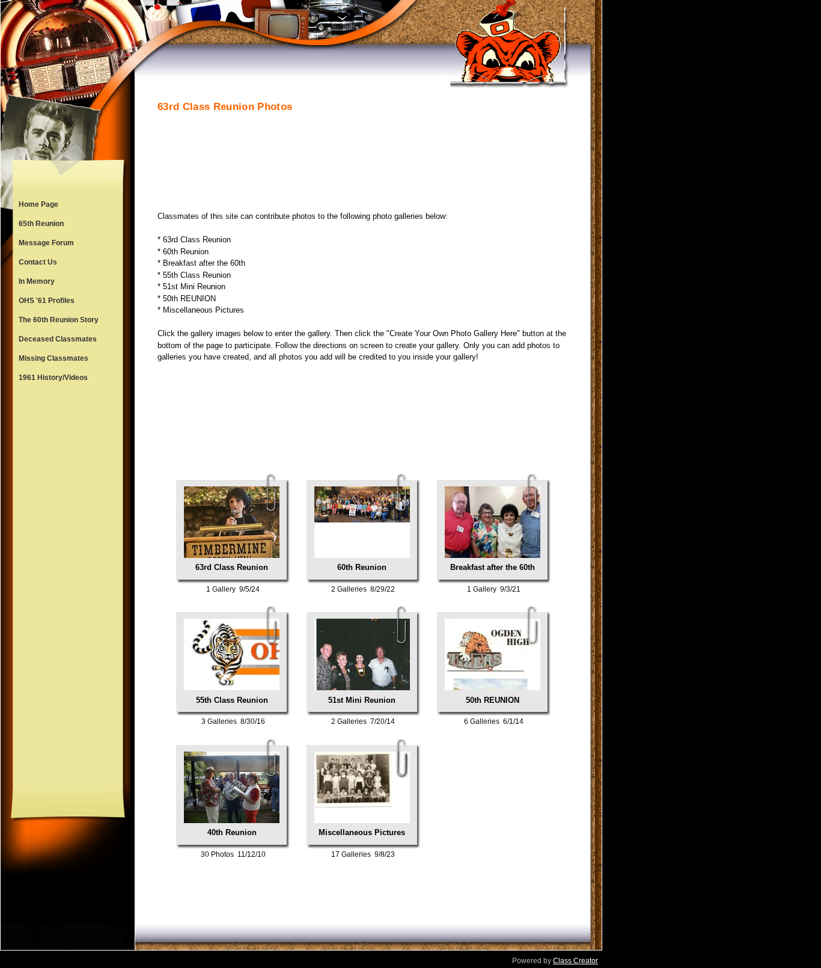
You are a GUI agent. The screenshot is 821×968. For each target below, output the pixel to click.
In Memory (37, 281)
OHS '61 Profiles (47, 300)
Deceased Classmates (58, 339)
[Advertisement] (68, 585)
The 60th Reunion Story (59, 320)
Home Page (38, 204)
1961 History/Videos (53, 377)
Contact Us (38, 262)
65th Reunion (41, 223)
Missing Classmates (53, 358)
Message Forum (46, 243)
